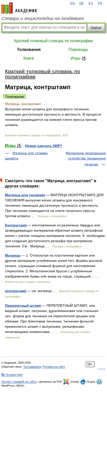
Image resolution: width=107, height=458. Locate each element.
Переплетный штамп (23, 305)
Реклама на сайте (54, 366)
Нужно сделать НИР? (43, 146)
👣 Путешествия (12, 374)
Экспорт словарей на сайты (19, 381)
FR (100, 3)
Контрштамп (16, 225)
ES (91, 3)
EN (72, 3)
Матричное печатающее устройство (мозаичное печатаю (86, 158)
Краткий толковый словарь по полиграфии (53, 41)
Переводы (78, 49)
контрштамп (15, 291)
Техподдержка (32, 366)
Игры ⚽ (78, 58)
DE (81, 3)
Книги (28, 58)
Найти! (96, 28)
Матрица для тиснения (25, 195)
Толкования (29, 49)
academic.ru (19, 7)
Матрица (12, 255)
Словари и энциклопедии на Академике (42, 18)
